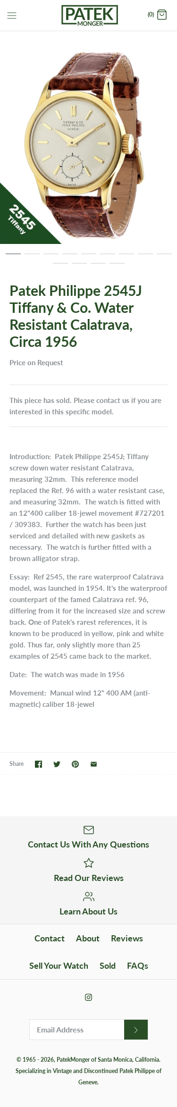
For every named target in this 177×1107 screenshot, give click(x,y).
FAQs (137, 965)
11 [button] (79, 267)
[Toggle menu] (12, 14)
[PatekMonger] (88, 15)
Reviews (127, 938)
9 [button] (164, 258)
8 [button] (145, 258)
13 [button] (117, 267)
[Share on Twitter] (56, 764)
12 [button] (98, 267)
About (88, 938)
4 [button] (70, 258)
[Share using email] (93, 764)
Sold (108, 965)
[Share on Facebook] (38, 764)
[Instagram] (88, 997)
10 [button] (60, 267)
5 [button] (88, 258)
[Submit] (136, 1030)
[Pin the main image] (75, 764)
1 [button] (13, 258)
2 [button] (32, 258)
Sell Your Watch (58, 965)
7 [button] (126, 258)
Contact (49, 938)
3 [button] (51, 258)
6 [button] (107, 258)
